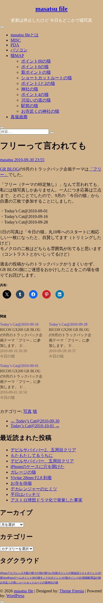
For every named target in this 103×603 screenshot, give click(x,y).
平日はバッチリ (25, 494)
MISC (16, 40)
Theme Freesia (71, 591)
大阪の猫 (28, 572)
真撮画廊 (19, 117)
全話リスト (80, 572)
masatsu (7, 160)
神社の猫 (29, 89)
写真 (27, 411)
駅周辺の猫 (94, 577)
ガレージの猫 (23, 472)
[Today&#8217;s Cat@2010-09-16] (24, 340)
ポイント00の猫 (36, 61)
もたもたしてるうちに (32, 455)
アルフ (11, 572)
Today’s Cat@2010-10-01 (35, 425)
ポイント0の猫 (35, 66)
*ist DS (51, 572)
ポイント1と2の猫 (38, 83)
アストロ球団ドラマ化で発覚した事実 (46, 500)
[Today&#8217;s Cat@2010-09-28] (73, 340)
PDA (15, 45)
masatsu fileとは (25, 35)
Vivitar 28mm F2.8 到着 (31, 477)
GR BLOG (9, 169)
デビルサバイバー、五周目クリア (42, 461)
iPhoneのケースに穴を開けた (37, 466)
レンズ (19, 572)
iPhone (3, 572)
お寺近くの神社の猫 (40, 111)
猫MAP (17, 55)
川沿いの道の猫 (36, 100)
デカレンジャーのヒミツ (34, 489)
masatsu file (51, 8)
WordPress (8, 577)
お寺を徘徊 (21, 483)
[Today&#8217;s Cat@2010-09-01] (24, 381)
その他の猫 (40, 572)
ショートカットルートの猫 (46, 78)
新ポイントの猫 (36, 72)
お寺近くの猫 (8, 582)
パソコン (19, 50)
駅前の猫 (29, 105)
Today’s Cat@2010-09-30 (35, 421)
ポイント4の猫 (35, 94)
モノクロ (45, 577)
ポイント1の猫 (59, 577)
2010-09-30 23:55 (29, 160)
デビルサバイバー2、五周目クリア (43, 450)
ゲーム (18, 577)
